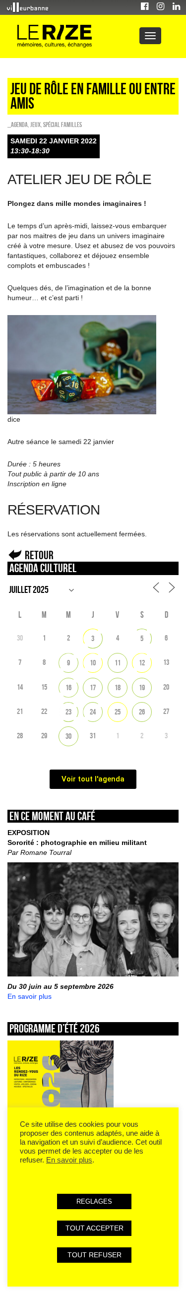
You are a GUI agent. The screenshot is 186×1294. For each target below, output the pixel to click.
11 (118, 662)
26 (142, 712)
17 (93, 687)
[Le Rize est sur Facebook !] (144, 7)
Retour (39, 555)
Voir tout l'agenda (93, 779)
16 (68, 687)
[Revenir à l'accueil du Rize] (54, 36)
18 (118, 687)
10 (93, 662)
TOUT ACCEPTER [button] (94, 1228)
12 (142, 662)
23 (68, 712)
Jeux (35, 125)
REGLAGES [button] (94, 1201)
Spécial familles (62, 125)
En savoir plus (29, 996)
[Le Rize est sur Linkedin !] (176, 7)
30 (68, 736)
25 (118, 712)
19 (142, 687)
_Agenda (17, 125)
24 (93, 712)
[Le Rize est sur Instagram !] (160, 7)
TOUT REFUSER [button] (94, 1255)
